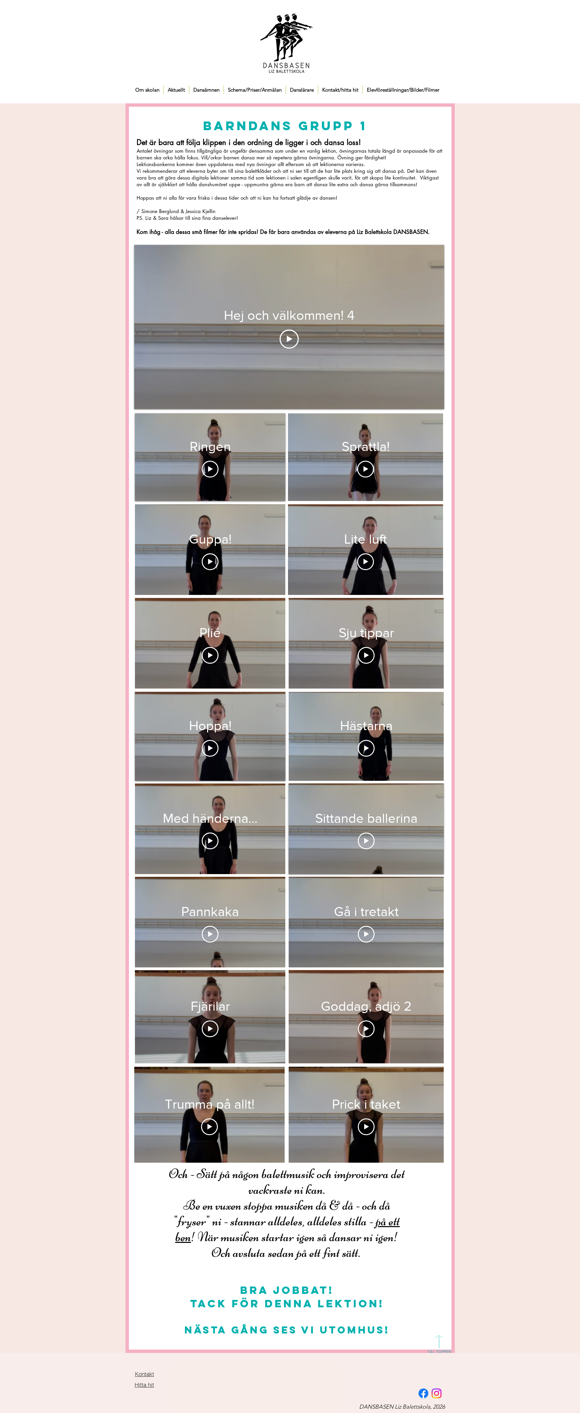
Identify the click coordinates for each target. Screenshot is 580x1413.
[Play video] (289, 339)
